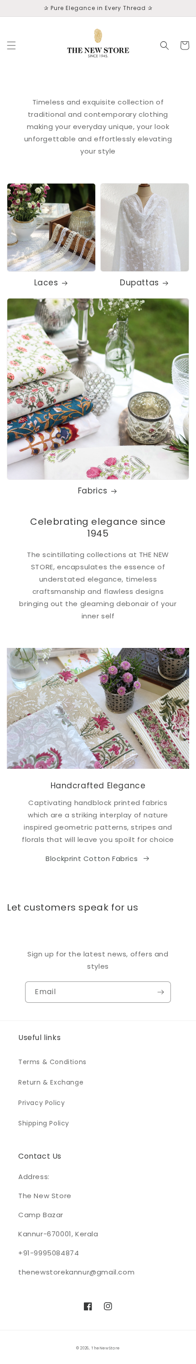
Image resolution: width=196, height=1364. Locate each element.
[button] (11, 45)
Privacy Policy (41, 1102)
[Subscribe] (160, 992)
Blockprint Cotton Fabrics (92, 858)
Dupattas (139, 283)
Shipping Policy (43, 1123)
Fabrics (93, 491)
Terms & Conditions (52, 1061)
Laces (46, 283)
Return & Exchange (50, 1082)
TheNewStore (105, 1348)
